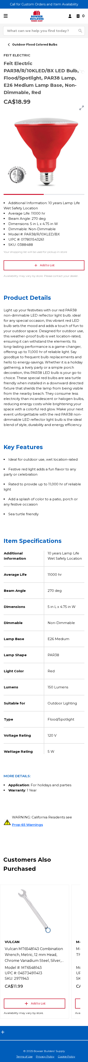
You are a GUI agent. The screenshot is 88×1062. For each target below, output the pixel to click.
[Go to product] (34, 911)
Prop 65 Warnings (27, 825)
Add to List (47, 265)
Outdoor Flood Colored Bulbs (34, 44)
